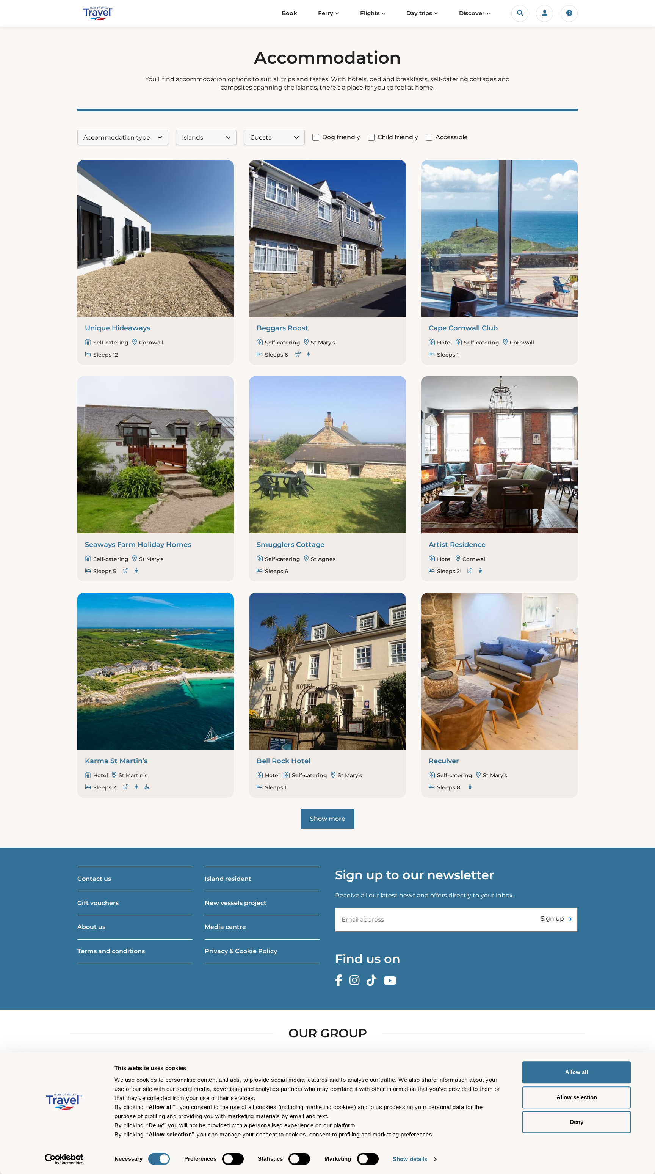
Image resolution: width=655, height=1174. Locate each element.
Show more (327, 818)
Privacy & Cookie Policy (241, 951)
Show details (410, 1159)
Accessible (452, 137)
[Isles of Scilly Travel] (112, 13)
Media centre (225, 926)
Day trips (419, 13)
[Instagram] (356, 980)
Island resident (228, 878)
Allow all (576, 1072)
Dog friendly (341, 137)
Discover (471, 13)
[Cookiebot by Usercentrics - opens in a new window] (64, 1159)
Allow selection (576, 1097)
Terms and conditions (111, 951)
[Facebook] (340, 980)
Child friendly (398, 137)
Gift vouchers (98, 903)
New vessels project (235, 903)
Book (289, 13)
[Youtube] (392, 980)
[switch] (233, 1159)
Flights (370, 13)
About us (91, 926)
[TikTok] (373, 980)
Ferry (325, 13)
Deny (576, 1122)
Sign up (552, 918)
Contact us (94, 878)
